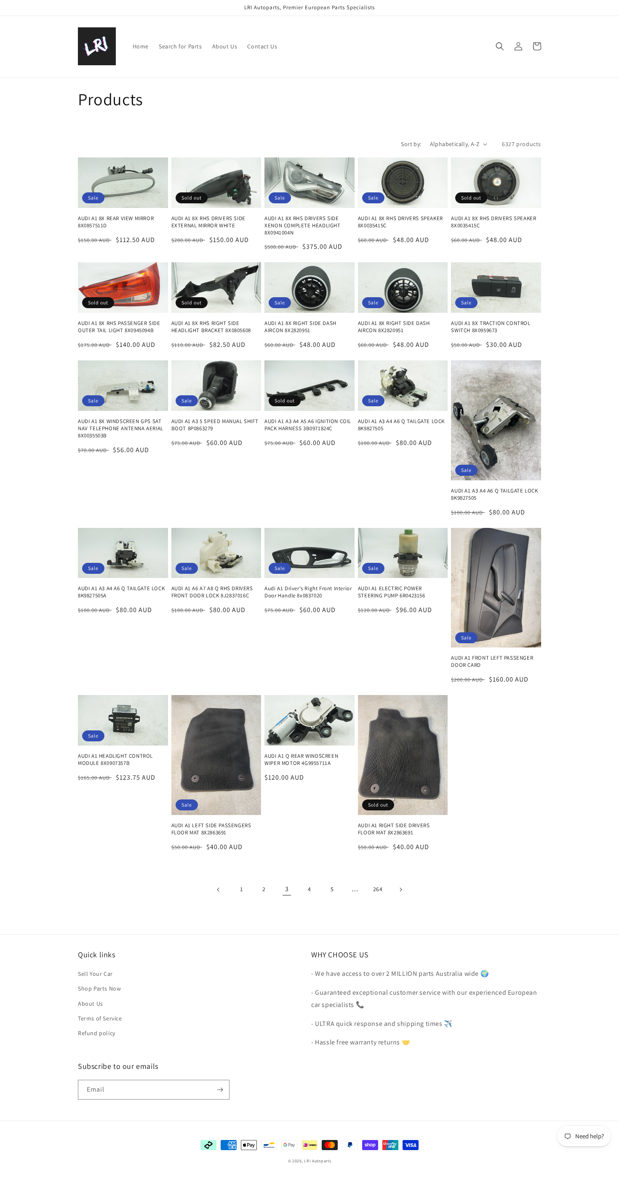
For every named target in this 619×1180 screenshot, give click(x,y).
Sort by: (411, 144)
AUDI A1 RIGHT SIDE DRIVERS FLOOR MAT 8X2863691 (394, 829)
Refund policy (96, 1033)
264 (378, 889)
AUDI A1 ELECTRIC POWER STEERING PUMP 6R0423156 (391, 592)
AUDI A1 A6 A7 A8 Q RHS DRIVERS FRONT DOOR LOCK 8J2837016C (212, 592)
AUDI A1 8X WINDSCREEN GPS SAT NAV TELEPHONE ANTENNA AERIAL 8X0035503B (120, 428)
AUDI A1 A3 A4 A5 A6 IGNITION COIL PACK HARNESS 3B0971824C (307, 425)
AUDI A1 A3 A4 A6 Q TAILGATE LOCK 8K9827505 (401, 425)
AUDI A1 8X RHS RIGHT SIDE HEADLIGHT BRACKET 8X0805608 (211, 327)
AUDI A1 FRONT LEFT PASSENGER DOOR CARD (492, 662)
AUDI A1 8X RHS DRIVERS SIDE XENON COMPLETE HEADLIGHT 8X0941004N (302, 225)
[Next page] (400, 889)
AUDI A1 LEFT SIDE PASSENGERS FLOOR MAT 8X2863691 (211, 829)
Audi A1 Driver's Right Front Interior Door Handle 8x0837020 (308, 592)
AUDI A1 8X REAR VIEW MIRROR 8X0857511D (116, 222)
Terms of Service (100, 1018)
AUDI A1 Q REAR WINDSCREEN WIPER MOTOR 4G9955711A (301, 760)
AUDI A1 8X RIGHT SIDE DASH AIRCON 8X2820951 (300, 327)
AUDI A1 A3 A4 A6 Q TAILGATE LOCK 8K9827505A (121, 592)
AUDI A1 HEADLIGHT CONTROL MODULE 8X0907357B (115, 760)
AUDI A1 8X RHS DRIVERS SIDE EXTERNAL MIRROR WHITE (208, 222)
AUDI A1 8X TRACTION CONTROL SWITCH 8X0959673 (490, 327)
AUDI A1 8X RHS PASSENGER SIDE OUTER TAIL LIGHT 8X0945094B (119, 327)
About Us (90, 1003)
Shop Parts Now (99, 988)
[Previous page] (218, 889)
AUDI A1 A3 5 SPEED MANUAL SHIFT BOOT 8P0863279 (215, 425)
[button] (500, 46)
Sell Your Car (95, 974)
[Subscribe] (220, 1090)
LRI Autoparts (317, 1161)
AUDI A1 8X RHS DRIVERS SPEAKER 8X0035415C (400, 222)
